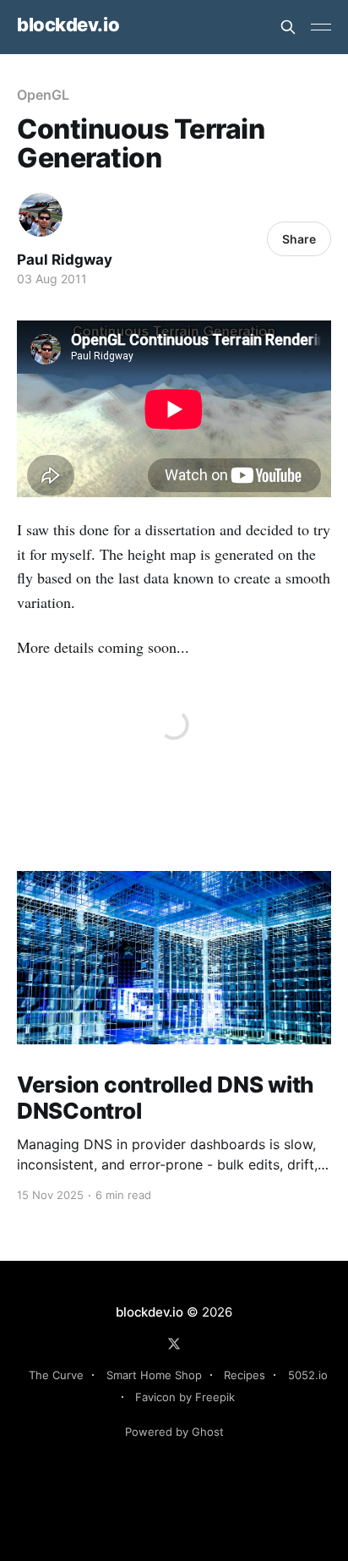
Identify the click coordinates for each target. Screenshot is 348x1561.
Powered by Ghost (174, 1431)
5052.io (308, 1375)
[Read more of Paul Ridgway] (40, 214)
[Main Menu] (321, 27)
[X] (174, 1343)
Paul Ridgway (64, 259)
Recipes (244, 1375)
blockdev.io (68, 25)
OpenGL (43, 94)
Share (299, 239)
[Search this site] (288, 27)
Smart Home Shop (154, 1375)
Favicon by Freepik (185, 1397)
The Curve (56, 1375)
